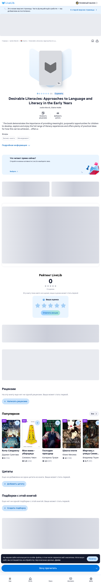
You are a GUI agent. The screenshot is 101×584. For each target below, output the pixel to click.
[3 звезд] (44, 94)
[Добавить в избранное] (93, 40)
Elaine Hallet (56, 107)
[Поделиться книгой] (97, 40)
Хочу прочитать (48, 568)
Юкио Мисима (69, 454)
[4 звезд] (46, 94)
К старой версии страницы (82, 10)
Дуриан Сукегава (10, 454)
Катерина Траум (50, 457)
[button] (50, 67)
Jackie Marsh (45, 107)
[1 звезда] (39, 94)
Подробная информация (14, 145)
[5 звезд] (48, 94)
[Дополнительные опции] (97, 568)
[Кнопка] (17, 422)
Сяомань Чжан (29, 457)
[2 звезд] (42, 94)
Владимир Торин (91, 457)
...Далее (57, 560)
